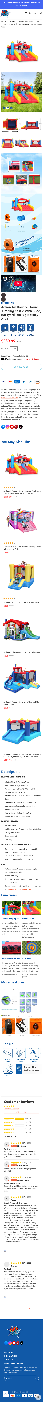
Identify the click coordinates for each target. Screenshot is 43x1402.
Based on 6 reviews (11, 1109)
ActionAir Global (24, 1392)
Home (3, 21)
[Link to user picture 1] (5, 1250)
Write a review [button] (21, 1112)
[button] (21, 372)
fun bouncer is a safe (9, 397)
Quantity (5, 349)
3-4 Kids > (12, 21)
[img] (16, 1143)
